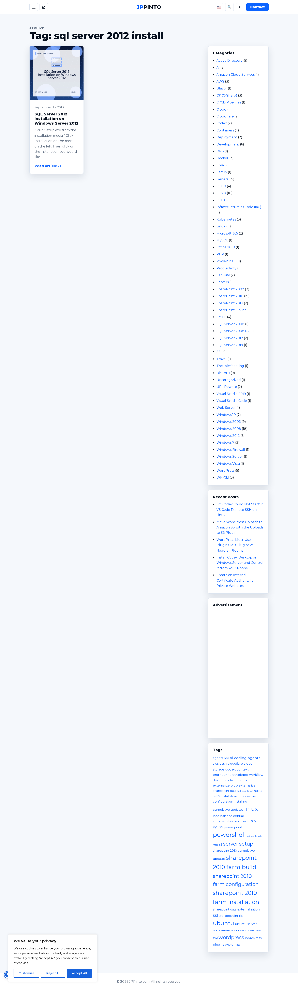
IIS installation (226, 796)
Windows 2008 (229, 429)
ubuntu (223, 923)
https (258, 791)
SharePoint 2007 (230, 289)
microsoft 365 (245, 821)
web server (221, 930)
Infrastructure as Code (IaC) (239, 207)
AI (218, 67)
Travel (222, 359)
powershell (229, 834)
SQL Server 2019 (230, 345)
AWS (220, 81)
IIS (214, 796)
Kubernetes (226, 219)
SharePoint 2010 (230, 296)
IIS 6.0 (221, 186)
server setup (238, 844)
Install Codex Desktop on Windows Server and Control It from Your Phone (240, 562)
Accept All (79, 973)
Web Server (226, 408)
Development (228, 144)
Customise (26, 973)
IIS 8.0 (221, 200)
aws (216, 763)
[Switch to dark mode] (240, 7)
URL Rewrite (227, 387)
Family (222, 172)
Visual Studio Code (232, 401)
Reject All (53, 973)
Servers (223, 282)
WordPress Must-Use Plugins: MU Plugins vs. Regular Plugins (235, 545)
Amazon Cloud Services (236, 74)
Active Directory (229, 60)
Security (223, 275)
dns (244, 780)
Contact (257, 7)
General (223, 179)
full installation (245, 791)
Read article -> (48, 166)
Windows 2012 (228, 436)
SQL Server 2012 (230, 338)
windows (237, 930)
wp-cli (230, 944)
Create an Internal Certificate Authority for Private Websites (236, 580)
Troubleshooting (230, 366)
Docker (222, 158)
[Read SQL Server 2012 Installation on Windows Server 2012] (57, 73)
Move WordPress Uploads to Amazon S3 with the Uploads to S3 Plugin (240, 527)
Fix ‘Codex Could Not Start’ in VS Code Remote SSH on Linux (240, 509)
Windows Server (230, 456)
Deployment (227, 137)
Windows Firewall (231, 450)
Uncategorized (229, 380)
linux (251, 808)
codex (230, 769)
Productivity (226, 268)
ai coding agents (245, 758)
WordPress (225, 470)
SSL (219, 352)
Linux (221, 226)
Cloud (221, 109)
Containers (225, 130)
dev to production (227, 780)
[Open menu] (33, 7)
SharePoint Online (232, 310)
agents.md (221, 758)
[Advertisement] (238, 671)
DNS (220, 151)
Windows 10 (226, 415)
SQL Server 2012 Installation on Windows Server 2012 (56, 119)
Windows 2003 (229, 422)
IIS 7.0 (221, 193)
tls (240, 916)
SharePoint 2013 (230, 303)
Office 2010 (226, 247)
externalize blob (225, 785)
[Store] (44, 7)
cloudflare (235, 763)
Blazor (222, 88)
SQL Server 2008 (230, 324)
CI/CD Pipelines (229, 102)
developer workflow (247, 775)
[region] (52, 958)
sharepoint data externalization (236, 909)
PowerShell (226, 261)
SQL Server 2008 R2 (233, 331)
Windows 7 (225, 442)
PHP (220, 254)
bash (223, 763)
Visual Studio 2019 (231, 394)
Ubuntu (223, 373)
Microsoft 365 (227, 233)
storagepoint (228, 916)
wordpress (231, 937)
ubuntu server (246, 924)
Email (221, 165)
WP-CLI (223, 477)
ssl (215, 915)
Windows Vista (228, 464)
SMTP (221, 317)
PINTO (149, 7)
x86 (238, 945)
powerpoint (233, 827)
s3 (220, 844)
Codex (222, 123)
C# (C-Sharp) (227, 95)
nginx (218, 827)
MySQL (222, 240)
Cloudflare (225, 116)
